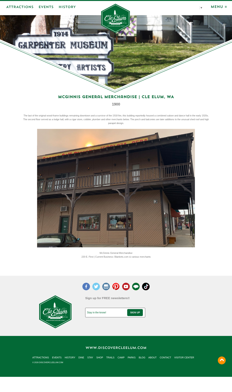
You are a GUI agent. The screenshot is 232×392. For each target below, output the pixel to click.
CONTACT (165, 357)
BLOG (142, 357)
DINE (81, 357)
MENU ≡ (219, 7)
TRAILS (110, 357)
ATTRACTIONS (40, 357)
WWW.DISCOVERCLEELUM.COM (116, 348)
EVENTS (57, 357)
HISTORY (70, 357)
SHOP (99, 357)
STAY (90, 357)
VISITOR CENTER (184, 357)
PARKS (132, 357)
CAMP (121, 357)
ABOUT (152, 357)
